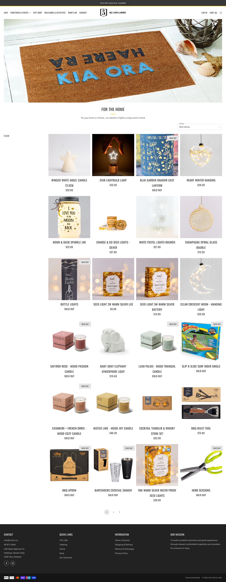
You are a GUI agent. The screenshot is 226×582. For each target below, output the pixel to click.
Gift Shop (37, 12)
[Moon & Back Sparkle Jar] (69, 217)
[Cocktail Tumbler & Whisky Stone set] (157, 403)
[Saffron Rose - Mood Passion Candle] (69, 341)
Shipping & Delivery (124, 544)
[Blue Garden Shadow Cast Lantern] (157, 155)
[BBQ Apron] (69, 465)
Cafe (6, 12)
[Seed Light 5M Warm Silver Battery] (157, 279)
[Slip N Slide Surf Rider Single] (201, 341)
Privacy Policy (121, 553)
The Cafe (64, 540)
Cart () (213, 12)
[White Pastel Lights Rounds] (157, 217)
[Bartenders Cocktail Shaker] (113, 465)
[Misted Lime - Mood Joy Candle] (113, 403)
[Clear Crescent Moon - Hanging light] (201, 279)
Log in (204, 12)
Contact (83, 12)
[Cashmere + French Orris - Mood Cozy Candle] (69, 403)
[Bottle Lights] (69, 279)
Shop (62, 553)
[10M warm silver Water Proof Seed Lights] (157, 465)
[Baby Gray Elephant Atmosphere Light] (113, 341)
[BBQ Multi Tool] (201, 403)
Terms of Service (122, 540)
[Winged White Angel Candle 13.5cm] (69, 155)
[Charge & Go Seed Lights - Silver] (113, 217)
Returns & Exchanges (124, 549)
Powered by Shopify (192, 578)
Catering (63, 544)
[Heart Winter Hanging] (201, 155)
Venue (62, 549)
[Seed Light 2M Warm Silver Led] (113, 279)
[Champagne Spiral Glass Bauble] (201, 217)
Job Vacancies (66, 557)
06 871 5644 (10, 544)
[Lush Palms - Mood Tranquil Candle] (157, 341)
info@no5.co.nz (11, 540)
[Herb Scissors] (201, 465)
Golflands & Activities (55, 12)
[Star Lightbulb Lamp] (113, 155)
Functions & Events (19, 12)
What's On (72, 12)
